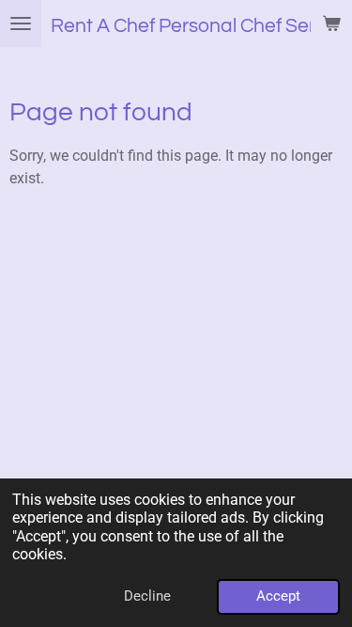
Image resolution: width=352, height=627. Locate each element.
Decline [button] (147, 596)
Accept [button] (278, 596)
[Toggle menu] (20, 23)
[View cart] (331, 23)
